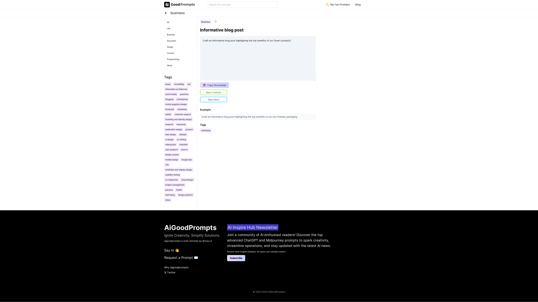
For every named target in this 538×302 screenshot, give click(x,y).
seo (189, 84)
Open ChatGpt (213, 92)
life (168, 28)
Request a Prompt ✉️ (181, 258)
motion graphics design (176, 104)
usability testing (172, 175)
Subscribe (236, 258)
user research (171, 149)
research (169, 124)
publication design (173, 129)
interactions (170, 144)
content (170, 53)
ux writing (181, 139)
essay (168, 84)
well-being (170, 195)
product (189, 129)
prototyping (182, 99)
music (169, 65)
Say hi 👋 (171, 250)
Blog (358, 4)
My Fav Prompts (340, 4)
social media (171, 94)
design (170, 47)
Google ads (186, 159)
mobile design (171, 159)
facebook (169, 109)
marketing (182, 109)
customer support (183, 114)
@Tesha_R (207, 241)
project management (174, 185)
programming (173, 59)
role (167, 164)
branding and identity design (178, 119)
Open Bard (213, 99)
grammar (184, 94)
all (168, 22)
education (171, 41)
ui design (169, 139)
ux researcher (171, 180)
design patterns (185, 195)
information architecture (176, 89)
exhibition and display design (178, 169)
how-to (184, 149)
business (171, 34)
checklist (183, 144)
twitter (168, 114)
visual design (187, 180)
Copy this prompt (216, 85)
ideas (167, 200)
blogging (169, 99)
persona (169, 190)
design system (172, 154)
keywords (181, 124)
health (179, 190)
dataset (182, 134)
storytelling (179, 84)
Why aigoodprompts (176, 267)
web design (170, 134)
